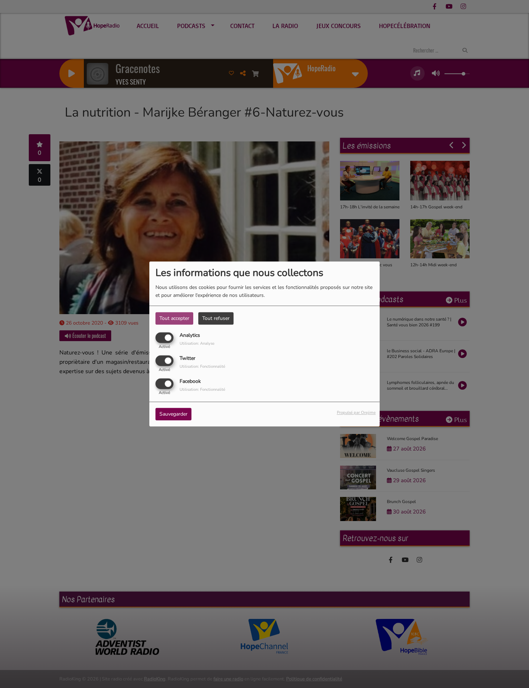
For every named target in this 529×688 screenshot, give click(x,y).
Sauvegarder (173, 414)
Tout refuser (216, 318)
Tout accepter (174, 318)
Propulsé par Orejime (356, 413)
